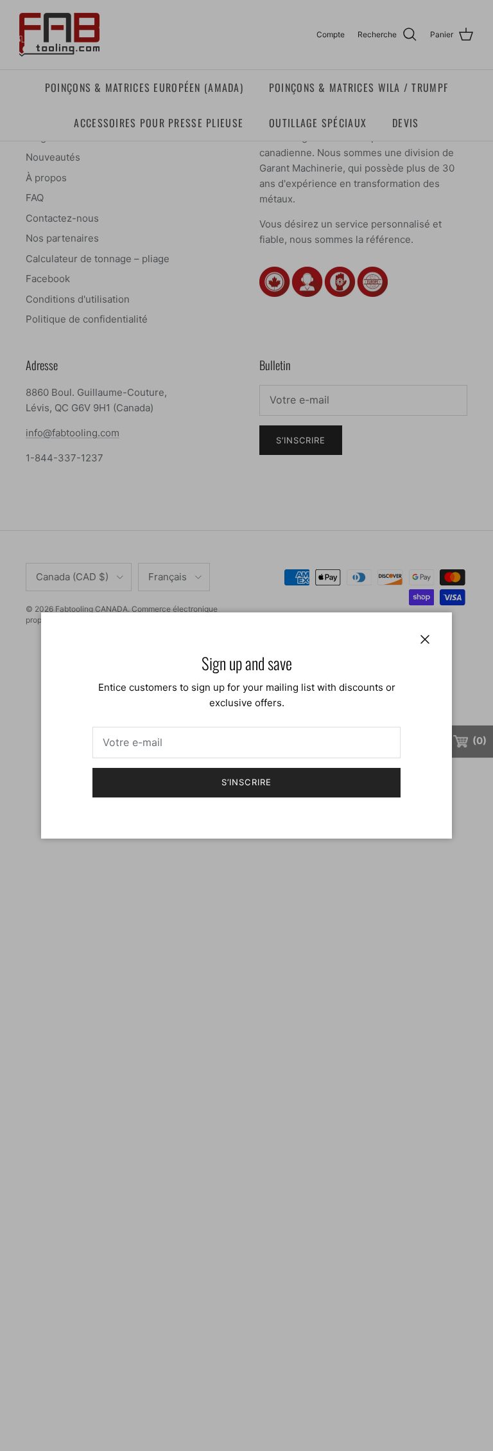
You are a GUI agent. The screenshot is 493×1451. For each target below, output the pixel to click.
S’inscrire (246, 782)
